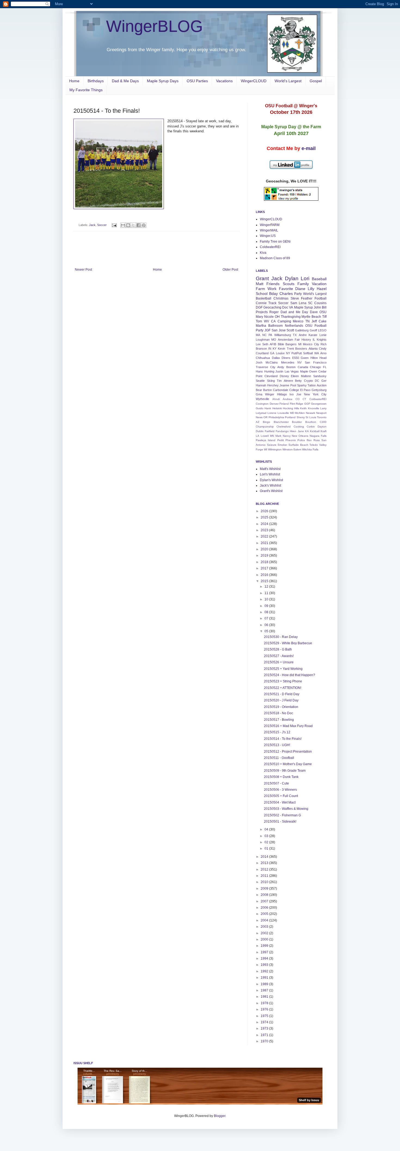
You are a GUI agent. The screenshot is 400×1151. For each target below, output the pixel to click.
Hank (267, 408)
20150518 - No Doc (278, 713)
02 (266, 842)
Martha (261, 326)
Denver (274, 403)
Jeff (314, 321)
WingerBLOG (154, 26)
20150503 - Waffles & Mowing (286, 809)
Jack (92, 225)
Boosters (301, 348)
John (317, 307)
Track (272, 303)
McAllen (300, 412)
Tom (259, 321)
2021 (265, 543)
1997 (265, 952)
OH (277, 317)
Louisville (283, 412)
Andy (280, 367)
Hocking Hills (291, 408)
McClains (272, 362)
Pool (293, 385)
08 (266, 612)
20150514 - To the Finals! (282, 739)
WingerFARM (269, 225)
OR (265, 417)
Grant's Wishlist (271, 491)
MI (299, 344)
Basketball (263, 298)
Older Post (230, 269)
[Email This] (123, 225)
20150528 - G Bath (278, 649)
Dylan (292, 278)
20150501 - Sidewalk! (280, 821)
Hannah (261, 385)
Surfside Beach (298, 444)
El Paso (305, 390)
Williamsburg (282, 335)
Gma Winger (265, 394)
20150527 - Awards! (279, 656)
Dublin (260, 431)
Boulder (297, 421)
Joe (298, 394)
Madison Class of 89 (275, 258)
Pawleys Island (265, 440)
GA (272, 353)
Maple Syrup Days (163, 81)
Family (303, 284)
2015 (265, 581)
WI (265, 449)
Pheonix (290, 440)
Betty (298, 380)
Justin (279, 371)
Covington (262, 403)
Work (271, 288)
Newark (310, 412)
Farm (260, 288)
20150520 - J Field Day (281, 700)
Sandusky (320, 376)
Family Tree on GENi (275, 241)
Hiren (293, 431)
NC (264, 335)
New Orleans (300, 435)
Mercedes (287, 362)
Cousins (320, 303)
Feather (306, 298)
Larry (323, 408)
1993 (265, 965)
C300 (323, 421)
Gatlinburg (302, 330)
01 (266, 848)
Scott (290, 330)
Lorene (271, 412)
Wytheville (262, 399)
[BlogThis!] (128, 225)
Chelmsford (283, 426)
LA (257, 435)
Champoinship (265, 426)
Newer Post (83, 269)
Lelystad (261, 412)
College (294, 390)
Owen (313, 371)
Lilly (311, 288)
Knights (322, 339)
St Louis (311, 417)
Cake (323, 321)
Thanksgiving (291, 317)
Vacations (224, 81)
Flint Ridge (296, 403)
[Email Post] (114, 225)
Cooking (299, 426)
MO (273, 339)
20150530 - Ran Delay (281, 637)
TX (295, 335)
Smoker (282, 444)
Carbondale (280, 390)
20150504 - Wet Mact (280, 802)
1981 (265, 997)
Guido (259, 408)
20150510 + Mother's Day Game (288, 764)
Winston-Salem (291, 449)
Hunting (269, 371)
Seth (265, 344)
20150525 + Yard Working (283, 669)
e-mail (308, 148)
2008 (265, 895)
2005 (265, 914)
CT (304, 399)
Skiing (271, 380)
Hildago (282, 394)
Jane (301, 431)
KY (274, 348)
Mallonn (306, 376)
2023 (265, 530)
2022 (265, 536)
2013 (265, 863)
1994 (265, 958)
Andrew (287, 399)
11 (266, 593)
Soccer (102, 225)
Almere (288, 380)
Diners (286, 357)
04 (266, 829)
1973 (265, 1028)
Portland (290, 417)
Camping (284, 321)
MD (292, 412)
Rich (324, 344)
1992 (265, 971)
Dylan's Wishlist (271, 480)
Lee (258, 344)
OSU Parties (197, 81)
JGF (267, 330)
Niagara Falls (318, 435)
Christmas (280, 298)
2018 (265, 562)
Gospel (316, 81)
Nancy (287, 435)
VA (291, 307)
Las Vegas (292, 371)
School (261, 293)
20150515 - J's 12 (277, 732)
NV (299, 362)
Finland (284, 403)
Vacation (319, 284)
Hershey (273, 385)
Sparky (302, 385)
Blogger (219, 1116)
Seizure (271, 444)
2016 (265, 575)
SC (310, 303)
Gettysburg (319, 390)
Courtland (262, 353)
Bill (324, 307)
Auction (322, 385)
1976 (265, 1009)
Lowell (265, 435)
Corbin (311, 426)
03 (266, 836)
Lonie (323, 335)
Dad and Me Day (294, 312)
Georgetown (319, 403)
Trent (290, 348)
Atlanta (313, 348)
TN (307, 321)
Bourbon (310, 421)
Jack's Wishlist (270, 485)
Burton (267, 390)
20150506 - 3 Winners (280, 790)
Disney (284, 376)
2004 (265, 920)
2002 (265, 933)
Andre (303, 335)
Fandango (282, 431)
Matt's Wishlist (270, 469)
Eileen (295, 376)
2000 (265, 939)
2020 (265, 549)
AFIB (273, 344)
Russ (316, 440)
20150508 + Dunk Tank (281, 777)
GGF (307, 403)
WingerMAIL (269, 230)
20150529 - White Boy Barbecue (288, 643)
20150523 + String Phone (283, 681)
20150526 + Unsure (279, 662)
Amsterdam (285, 339)
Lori (305, 278)
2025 (265, 517)
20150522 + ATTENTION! (282, 688)
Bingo (266, 421)
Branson (261, 348)
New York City (315, 394)
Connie (261, 303)
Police (301, 440)
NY (288, 353)
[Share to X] (133, 225)
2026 (265, 511)
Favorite (286, 288)
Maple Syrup (303, 307)
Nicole (269, 317)
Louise (280, 353)
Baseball (319, 279)
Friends (272, 284)
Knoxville (313, 408)
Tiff (324, 317)
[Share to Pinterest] (143, 225)
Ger (324, 380)
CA (273, 321)
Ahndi (276, 399)
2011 (265, 876)
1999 (265, 946)
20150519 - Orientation (281, 707)
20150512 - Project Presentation (288, 751)
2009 (265, 888)
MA (258, 335)
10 (266, 599)
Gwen (305, 357)
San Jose (279, 330)
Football (321, 298)
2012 (265, 869)
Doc (285, 307)
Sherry (301, 417)
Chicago (315, 367)
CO (298, 399)
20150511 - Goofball (279, 758)
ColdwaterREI (270, 247)
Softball (308, 353)
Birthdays (96, 81)
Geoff (313, 330)
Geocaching (272, 307)
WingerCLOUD (253, 81)
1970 (265, 1041)
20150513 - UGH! (277, 745)
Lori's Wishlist (270, 474)
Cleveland (271, 376)
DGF (259, 307)
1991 (265, 977)
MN (272, 435)
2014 (265, 857)
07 (266, 618)
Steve (295, 298)
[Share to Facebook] (138, 225)
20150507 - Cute (276, 783)
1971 (265, 1035)
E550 (295, 357)
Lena (302, 303)
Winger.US (268, 236)
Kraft (324, 431)
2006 (265, 907)
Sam (293, 303)
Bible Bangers (287, 344)
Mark (278, 435)
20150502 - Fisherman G (282, 815)
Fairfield (270, 431)
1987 (265, 990)
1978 (265, 1003)
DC (317, 380)
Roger (274, 312)
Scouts (288, 284)
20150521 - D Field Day (281, 694)
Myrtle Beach (311, 317)
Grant (262, 278)
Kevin (281, 348)
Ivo (292, 394)
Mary (259, 317)
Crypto (308, 380)
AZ (257, 421)
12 (266, 586)
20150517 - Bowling (279, 720)
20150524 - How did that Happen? (289, 675)
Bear (259, 390)
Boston (291, 367)
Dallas (276, 357)
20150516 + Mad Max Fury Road (288, 726)
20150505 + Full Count (281, 796)
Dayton (322, 426)
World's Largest (288, 81)
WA (316, 353)
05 (266, 631)
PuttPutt (296, 353)
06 (266, 625)
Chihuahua (263, 357)
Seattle (260, 380)
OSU (323, 312)
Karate (313, 335)
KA (307, 431)
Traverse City (265, 367)
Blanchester (281, 421)
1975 (265, 1016)
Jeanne (284, 385)
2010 (265, 882)
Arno (323, 353)
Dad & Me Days (125, 81)
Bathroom (275, 326)
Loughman (263, 339)
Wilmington (275, 449)
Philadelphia (276, 417)
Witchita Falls (310, 449)
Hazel (322, 288)
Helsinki (277, 408)
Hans (259, 371)
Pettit (280, 440)
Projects (262, 312)
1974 (265, 1022)
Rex (309, 440)
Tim (279, 380)
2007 (265, 901)
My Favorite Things (86, 90)
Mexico (298, 321)
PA (270, 335)
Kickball (314, 431)
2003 (265, 927)
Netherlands (294, 326)
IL (314, 339)
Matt (259, 284)
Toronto (322, 417)
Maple (304, 371)
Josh (259, 362)
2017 (265, 568)
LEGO (322, 330)
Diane (300, 288)
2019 (265, 555)
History (306, 339)
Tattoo (311, 385)
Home (74, 81)
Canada (303, 367)
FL (325, 367)
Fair (297, 339)
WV (266, 321)
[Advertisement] (156, 253)
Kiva (263, 253)
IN (269, 348)
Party (298, 294)
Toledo (313, 444)
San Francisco (316, 362)
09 (266, 606)
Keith (303, 408)
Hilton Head (318, 357)
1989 (265, 984)
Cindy (323, 348)
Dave (314, 312)
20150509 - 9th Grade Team (285, 771)
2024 (265, 524)
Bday (273, 293)
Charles (286, 293)
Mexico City (311, 344)
